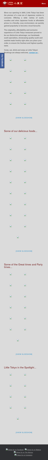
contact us (33, 52)
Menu (44, 3)
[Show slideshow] (24, 118)
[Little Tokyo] (12, 3)
